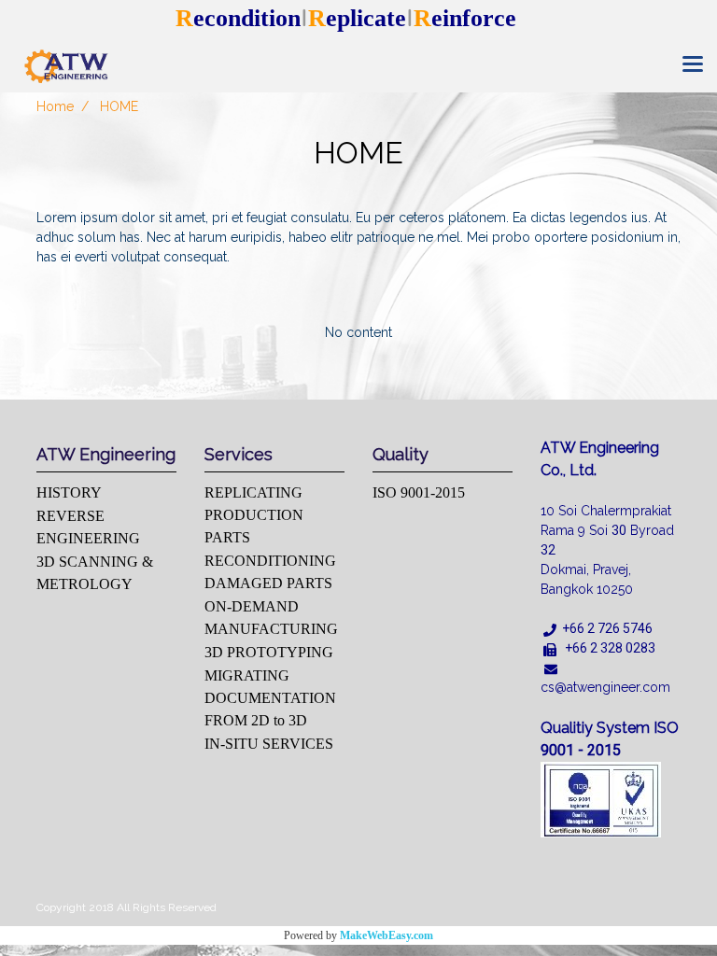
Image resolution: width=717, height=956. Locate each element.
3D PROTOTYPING (268, 652)
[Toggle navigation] (692, 65)
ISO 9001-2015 (419, 492)
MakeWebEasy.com (386, 935)
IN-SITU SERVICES (268, 744)
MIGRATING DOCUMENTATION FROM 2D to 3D (270, 698)
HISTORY (69, 492)
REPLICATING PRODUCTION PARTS (253, 515)
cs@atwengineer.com (605, 687)
